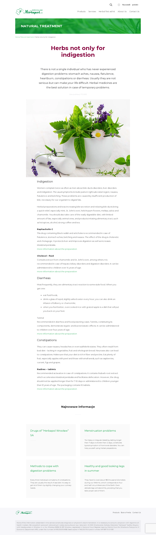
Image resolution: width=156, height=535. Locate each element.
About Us (122, 11)
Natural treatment (27, 37)
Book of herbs (126, 513)
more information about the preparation (57, 249)
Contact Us (134, 11)
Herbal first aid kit (107, 11)
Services (92, 11)
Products (81, 11)
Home (17, 37)
